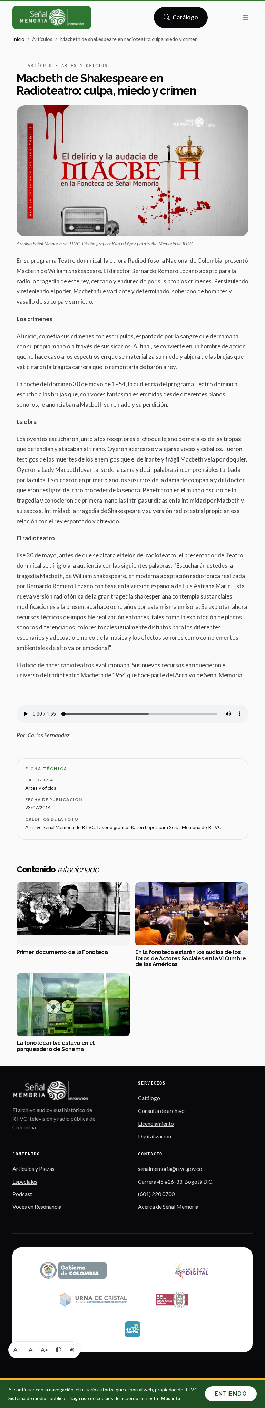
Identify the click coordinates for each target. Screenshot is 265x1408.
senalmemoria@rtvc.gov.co (170, 1168)
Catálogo (185, 19)
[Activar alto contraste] (58, 1349)
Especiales (24, 1181)
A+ (44, 1349)
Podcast (22, 1194)
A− (16, 1349)
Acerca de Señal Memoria (168, 1206)
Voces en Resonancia (36, 1206)
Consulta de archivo (161, 1110)
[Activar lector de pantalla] (72, 1349)
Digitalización (154, 1136)
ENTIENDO (231, 1393)
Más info (170, 1398)
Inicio (18, 39)
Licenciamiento (156, 1123)
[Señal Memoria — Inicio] (51, 17)
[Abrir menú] (246, 17)
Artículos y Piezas (33, 1168)
